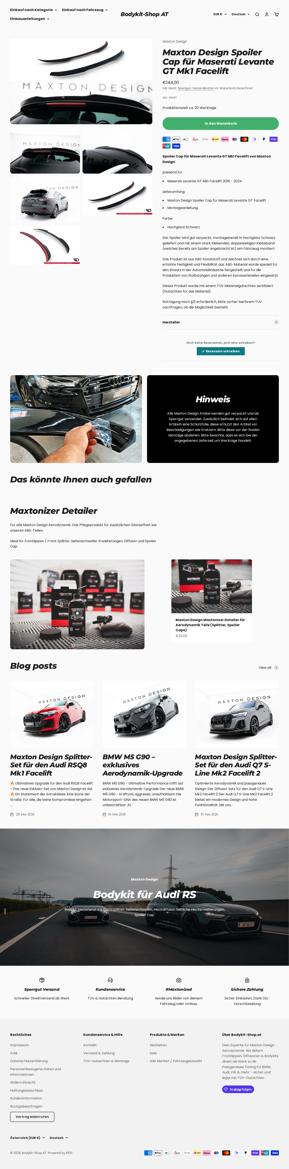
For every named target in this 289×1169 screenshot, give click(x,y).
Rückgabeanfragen (26, 1106)
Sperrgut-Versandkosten (196, 88)
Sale (153, 1053)
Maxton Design (174, 41)
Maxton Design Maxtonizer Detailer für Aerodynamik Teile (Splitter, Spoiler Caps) (210, 625)
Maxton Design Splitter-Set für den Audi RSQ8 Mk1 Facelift (51, 765)
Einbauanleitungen (27, 18)
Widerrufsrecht (23, 1082)
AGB (13, 1053)
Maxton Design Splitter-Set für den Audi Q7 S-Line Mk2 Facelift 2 (236, 765)
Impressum (19, 1045)
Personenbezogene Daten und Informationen (35, 1072)
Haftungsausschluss (26, 1090)
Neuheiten (158, 1045)
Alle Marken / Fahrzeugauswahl (176, 1061)
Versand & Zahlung (99, 1053)
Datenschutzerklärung (29, 1061)
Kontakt (90, 1045)
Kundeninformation (26, 1098)
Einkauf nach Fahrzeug (82, 9)
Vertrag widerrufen (32, 1117)
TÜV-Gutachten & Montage (106, 1061)
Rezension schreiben (225, 352)
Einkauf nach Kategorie (31, 9)
